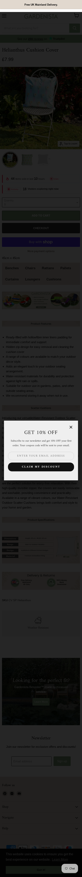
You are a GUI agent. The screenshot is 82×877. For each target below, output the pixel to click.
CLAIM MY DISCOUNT (41, 466)
